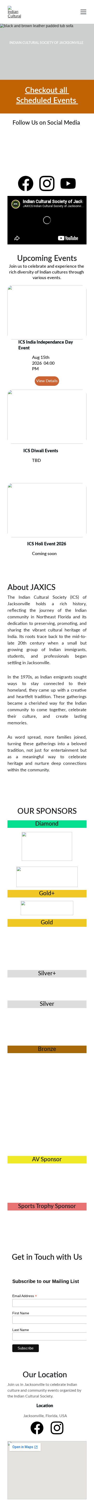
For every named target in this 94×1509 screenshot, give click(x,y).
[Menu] (83, 12)
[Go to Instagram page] (49, 183)
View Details (47, 381)
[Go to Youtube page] (68, 183)
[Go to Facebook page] (28, 183)
